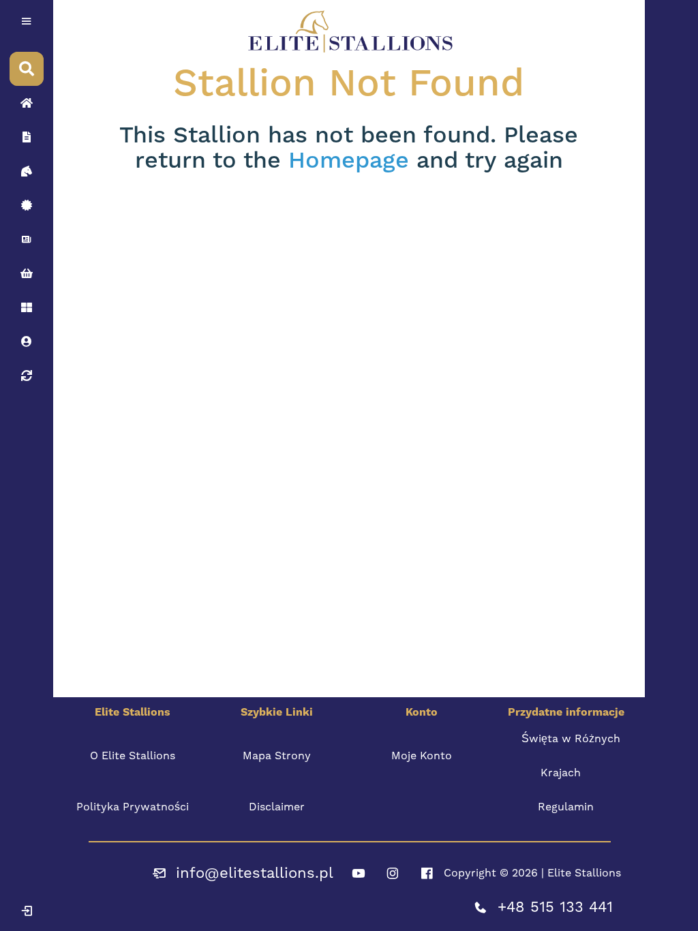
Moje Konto (421, 755)
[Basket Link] (27, 273)
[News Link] (27, 239)
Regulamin (566, 806)
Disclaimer (277, 806)
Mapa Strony (277, 755)
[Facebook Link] (427, 873)
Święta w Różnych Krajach (570, 755)
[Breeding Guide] (27, 375)
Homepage (348, 160)
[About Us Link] (27, 137)
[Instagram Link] (393, 873)
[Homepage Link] (27, 103)
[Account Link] (27, 307)
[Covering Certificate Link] (27, 205)
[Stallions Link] (27, 171)
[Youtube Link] (359, 873)
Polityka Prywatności (132, 806)
